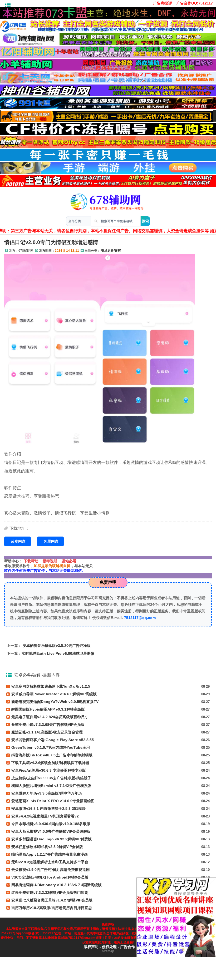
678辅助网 (25, 250)
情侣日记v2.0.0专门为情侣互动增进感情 (51, 242)
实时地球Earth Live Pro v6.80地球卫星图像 (58, 653)
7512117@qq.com (140, 618)
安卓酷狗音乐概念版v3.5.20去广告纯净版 (57, 645)
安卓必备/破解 (111, 250)
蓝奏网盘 (18, 541)
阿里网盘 (51, 541)
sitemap (108, 951)
